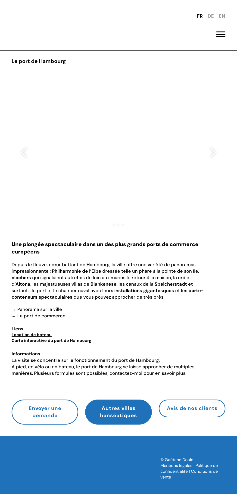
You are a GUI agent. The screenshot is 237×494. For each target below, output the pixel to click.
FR (200, 16)
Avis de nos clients (192, 408)
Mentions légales (176, 465)
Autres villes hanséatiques (118, 412)
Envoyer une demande (45, 412)
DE (211, 16)
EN (222, 16)
